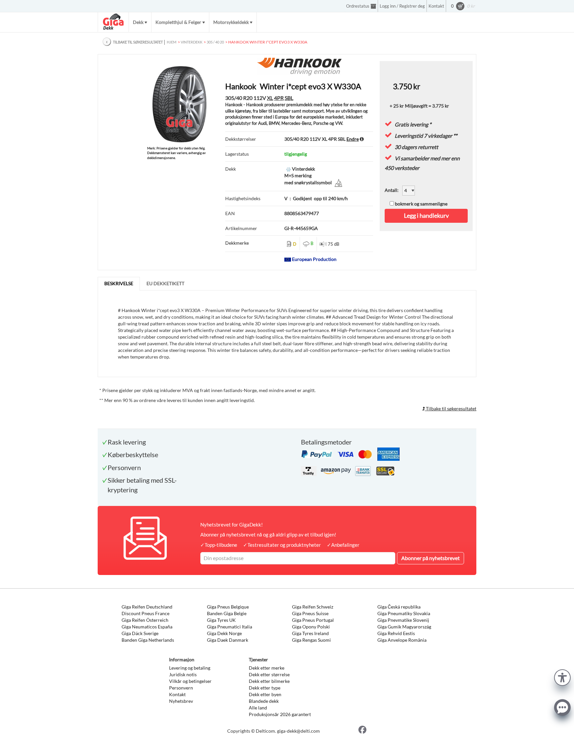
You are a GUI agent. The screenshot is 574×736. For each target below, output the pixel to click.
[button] (562, 677)
